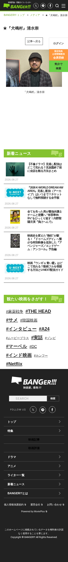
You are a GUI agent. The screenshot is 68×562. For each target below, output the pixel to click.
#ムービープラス (17, 338)
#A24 (44, 328)
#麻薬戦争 (14, 311)
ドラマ (12, 456)
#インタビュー (21, 328)
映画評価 (34, 448)
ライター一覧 (16, 475)
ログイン (58, 43)
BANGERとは (18, 493)
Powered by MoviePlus (33, 511)
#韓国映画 (28, 320)
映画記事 (34, 439)
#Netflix (14, 363)
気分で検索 (59, 66)
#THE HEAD (38, 311)
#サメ (12, 319)
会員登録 (58, 54)
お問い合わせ (54, 504)
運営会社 (35, 504)
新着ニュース (16, 484)
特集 (10, 430)
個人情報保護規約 (14, 504)
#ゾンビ (50, 338)
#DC (33, 346)
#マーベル (16, 346)
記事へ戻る (34, 41)
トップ (12, 421)
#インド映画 (19, 355)
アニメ (12, 466)
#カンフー (41, 355)
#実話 (37, 337)
